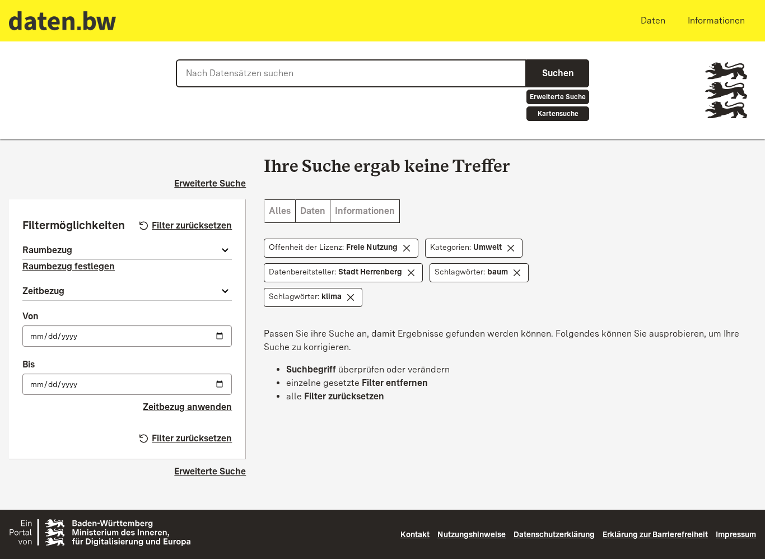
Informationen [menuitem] (716, 20)
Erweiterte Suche (558, 97)
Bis (28, 364)
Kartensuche (558, 114)
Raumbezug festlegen (68, 266)
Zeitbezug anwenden (187, 407)
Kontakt (415, 534)
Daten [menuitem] (653, 20)
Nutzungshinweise (471, 534)
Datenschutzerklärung (554, 534)
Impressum (736, 534)
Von (30, 316)
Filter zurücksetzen (192, 225)
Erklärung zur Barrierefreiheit (655, 534)
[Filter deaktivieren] (406, 248)
